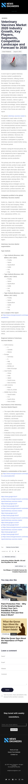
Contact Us (14, 754)
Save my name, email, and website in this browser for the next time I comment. (15, 696)
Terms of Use (14, 750)
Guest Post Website (14, 752)
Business (4, 18)
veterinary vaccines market (16, 116)
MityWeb (17, 766)
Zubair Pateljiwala (6, 51)
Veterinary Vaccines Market (12, 547)
